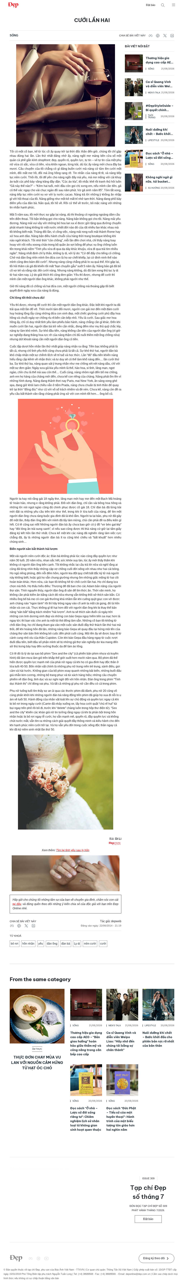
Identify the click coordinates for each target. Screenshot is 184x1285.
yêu (40, 943)
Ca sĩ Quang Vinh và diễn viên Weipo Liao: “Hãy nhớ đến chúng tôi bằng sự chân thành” (121, 1041)
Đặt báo (150, 4)
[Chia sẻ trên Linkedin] (172, 35)
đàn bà (65, 943)
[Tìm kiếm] (163, 5)
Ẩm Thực (37, 1049)
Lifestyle (153, 140)
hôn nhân (28, 943)
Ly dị (77, 943)
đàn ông (52, 943)
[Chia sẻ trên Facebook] (150, 35)
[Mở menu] (173, 4)
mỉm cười (90, 943)
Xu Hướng (154, 188)
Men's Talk (154, 93)
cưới (103, 943)
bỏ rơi (14, 943)
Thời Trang (151, 116)
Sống (14, 35)
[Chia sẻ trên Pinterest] (158, 35)
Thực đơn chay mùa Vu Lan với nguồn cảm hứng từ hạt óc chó (37, 1062)
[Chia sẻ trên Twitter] (165, 35)
